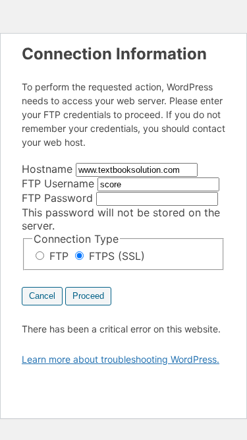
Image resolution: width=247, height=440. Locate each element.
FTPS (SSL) (115, 256)
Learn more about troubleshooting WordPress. (120, 359)
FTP (59, 256)
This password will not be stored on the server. (121, 211)
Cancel (42, 296)
